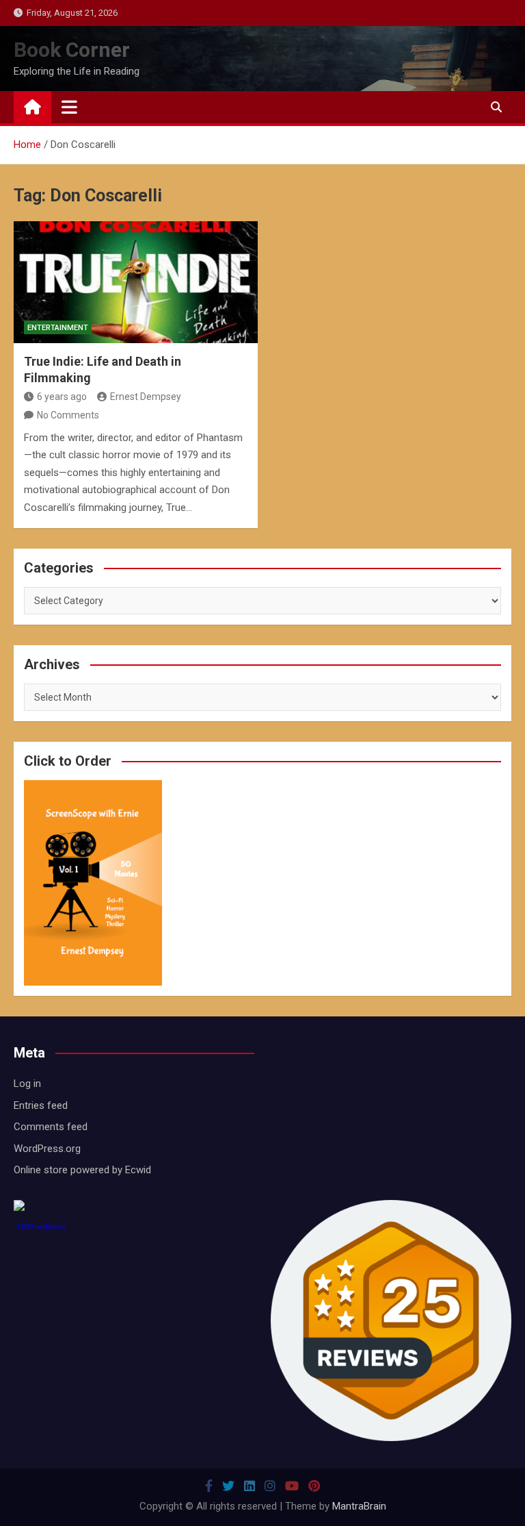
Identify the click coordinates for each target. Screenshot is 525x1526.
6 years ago (62, 396)
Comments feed (51, 1127)
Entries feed (41, 1105)
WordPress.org (47, 1148)
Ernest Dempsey (145, 396)
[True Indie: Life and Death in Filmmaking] (136, 282)
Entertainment (57, 327)
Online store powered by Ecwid (82, 1170)
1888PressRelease (41, 1226)
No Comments (68, 415)
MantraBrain (359, 1506)
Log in (27, 1083)
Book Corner (72, 50)
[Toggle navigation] (69, 107)
